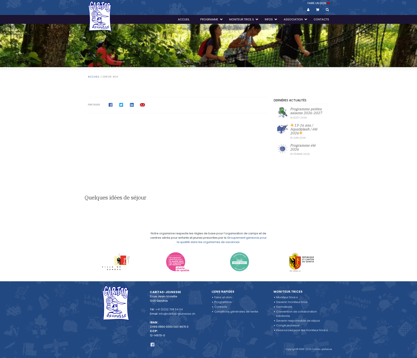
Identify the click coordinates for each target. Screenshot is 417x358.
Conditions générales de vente (236, 311)
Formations (284, 307)
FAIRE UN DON (317, 3)
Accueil (94, 76)
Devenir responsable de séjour (298, 321)
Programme (223, 302)
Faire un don (223, 297)
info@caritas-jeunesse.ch (177, 314)
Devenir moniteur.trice (292, 302)
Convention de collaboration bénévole (296, 313)
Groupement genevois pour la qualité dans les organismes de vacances (222, 240)
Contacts (220, 307)
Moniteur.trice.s (287, 297)
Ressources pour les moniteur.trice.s (302, 330)
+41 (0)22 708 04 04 (169, 309)
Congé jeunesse (288, 325)
